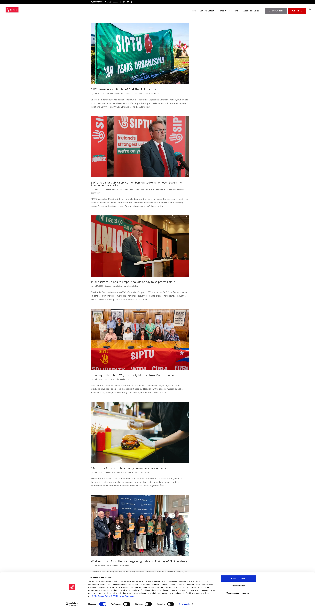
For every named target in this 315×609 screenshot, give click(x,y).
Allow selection (238, 586)
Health (129, 93)
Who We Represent (229, 11)
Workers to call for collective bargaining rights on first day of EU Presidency (139, 561)
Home (193, 11)
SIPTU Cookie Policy (101, 596)
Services (148, 472)
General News (119, 93)
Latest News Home (151, 93)
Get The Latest (207, 11)
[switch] (126, 604)
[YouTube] (128, 2)
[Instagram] (131, 2)
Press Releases (157, 189)
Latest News (138, 93)
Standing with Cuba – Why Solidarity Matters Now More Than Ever (133, 375)
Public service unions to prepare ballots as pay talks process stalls (133, 282)
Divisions (109, 93)
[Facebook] (120, 2)
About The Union (251, 11)
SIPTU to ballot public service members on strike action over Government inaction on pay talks (137, 184)
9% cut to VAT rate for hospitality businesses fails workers (128, 468)
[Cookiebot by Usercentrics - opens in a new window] (72, 604)
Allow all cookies (238, 578)
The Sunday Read (123, 379)
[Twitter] (124, 2)
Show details (184, 604)
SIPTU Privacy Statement (122, 596)
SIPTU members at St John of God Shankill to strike (123, 89)
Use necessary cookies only (238, 593)
